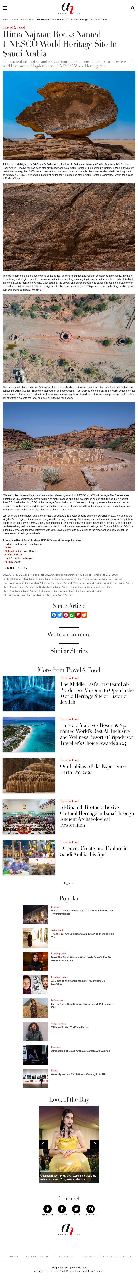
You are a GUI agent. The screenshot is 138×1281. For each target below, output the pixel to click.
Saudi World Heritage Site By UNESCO (98, 575)
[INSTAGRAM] (90, 1209)
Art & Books (57, 930)
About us (66, 1256)
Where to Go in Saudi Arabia (55, 583)
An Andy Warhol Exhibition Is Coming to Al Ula (78, 1074)
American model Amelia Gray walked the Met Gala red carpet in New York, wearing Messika (68, 1177)
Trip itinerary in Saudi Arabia (57, 595)
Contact (88, 1256)
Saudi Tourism (36, 579)
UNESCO (7, 575)
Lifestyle (15, 19)
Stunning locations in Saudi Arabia (22, 595)
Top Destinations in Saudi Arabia (51, 587)
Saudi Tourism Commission (59, 579)
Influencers (57, 1000)
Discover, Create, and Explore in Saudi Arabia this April (94, 851)
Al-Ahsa (9, 561)
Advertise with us (117, 1256)
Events (54, 1070)
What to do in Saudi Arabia (118, 583)
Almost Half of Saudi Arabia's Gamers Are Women (80, 1050)
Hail (23, 558)
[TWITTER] (76, 1209)
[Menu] (5, 8)
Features (55, 907)
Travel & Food (27, 19)
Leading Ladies (59, 953)
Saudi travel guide (112, 579)
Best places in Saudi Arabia (53, 591)
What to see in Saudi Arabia (87, 583)
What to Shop (58, 1023)
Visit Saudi (107, 587)
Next (94, 1144)
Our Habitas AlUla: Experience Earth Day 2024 (93, 769)
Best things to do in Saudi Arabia (21, 583)
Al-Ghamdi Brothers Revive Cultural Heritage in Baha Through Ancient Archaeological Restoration (97, 816)
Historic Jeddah (13, 554)
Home (5, 19)
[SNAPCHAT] (47, 1209)
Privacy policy (38, 1256)
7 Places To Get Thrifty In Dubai (69, 1027)
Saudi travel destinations (88, 579)
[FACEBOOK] (62, 1209)
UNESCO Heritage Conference (61, 575)
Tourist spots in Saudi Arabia (85, 587)
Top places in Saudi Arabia (18, 587)
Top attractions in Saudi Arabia (20, 591)
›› (72, 883)
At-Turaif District (13, 551)
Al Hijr (8, 547)
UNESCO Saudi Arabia (16, 579)
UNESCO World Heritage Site (28, 575)
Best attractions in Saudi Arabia (85, 591)
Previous (43, 1144)
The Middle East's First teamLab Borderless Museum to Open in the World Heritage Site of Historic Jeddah (97, 693)
